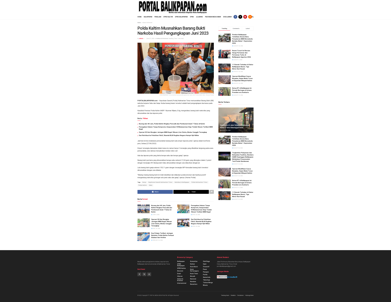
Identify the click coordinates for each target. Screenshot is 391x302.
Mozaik (192, 276)
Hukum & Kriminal (147, 22)
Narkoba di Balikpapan (182, 182)
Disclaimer (227, 17)
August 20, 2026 (238, 199)
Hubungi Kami (249, 295)
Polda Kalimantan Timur (199, 182)
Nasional (193, 279)
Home (139, 17)
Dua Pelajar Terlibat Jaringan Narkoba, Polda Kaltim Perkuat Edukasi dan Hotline (162, 235)
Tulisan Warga (208, 282)
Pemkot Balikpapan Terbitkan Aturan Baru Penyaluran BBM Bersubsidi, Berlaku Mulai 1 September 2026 (242, 39)
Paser (205, 269)
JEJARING (199, 17)
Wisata (205, 285)
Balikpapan (148, 17)
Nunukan (193, 281)
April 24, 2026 (196, 226)
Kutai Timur (194, 273)
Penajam (157, 17)
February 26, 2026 (157, 240)
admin (141, 38)
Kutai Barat (194, 266)
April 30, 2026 (196, 214)
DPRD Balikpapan (181, 17)
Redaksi (233, 295)
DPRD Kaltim (168, 17)
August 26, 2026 (225, 130)
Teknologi (206, 280)
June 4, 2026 (155, 214)
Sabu (150, 185)
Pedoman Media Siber (213, 17)
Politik (205, 274)
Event (179, 273)
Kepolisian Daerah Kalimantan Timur (160, 182)
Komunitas (193, 261)
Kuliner (192, 264)
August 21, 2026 (238, 187)
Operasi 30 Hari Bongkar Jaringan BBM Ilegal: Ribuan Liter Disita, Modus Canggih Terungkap (173, 132)
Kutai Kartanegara (194, 270)
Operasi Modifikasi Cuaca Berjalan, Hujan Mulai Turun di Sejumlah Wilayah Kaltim (242, 78)
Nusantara (193, 284)
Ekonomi (180, 271)
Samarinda (206, 277)
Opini (192, 17)
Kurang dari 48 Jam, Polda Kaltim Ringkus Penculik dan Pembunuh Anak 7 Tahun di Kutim (172, 124)
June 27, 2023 (150, 38)
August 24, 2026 (238, 164)
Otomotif (206, 266)
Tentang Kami (225, 295)
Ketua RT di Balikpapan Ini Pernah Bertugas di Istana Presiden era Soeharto (242, 90)
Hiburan (179, 276)
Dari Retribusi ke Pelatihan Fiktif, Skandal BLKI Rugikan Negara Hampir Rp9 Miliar (169, 135)
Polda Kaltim (142, 185)
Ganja (144, 182)
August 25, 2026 (238, 148)
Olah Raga (206, 261)
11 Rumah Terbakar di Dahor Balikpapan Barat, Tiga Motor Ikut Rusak (242, 67)
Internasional (181, 283)
